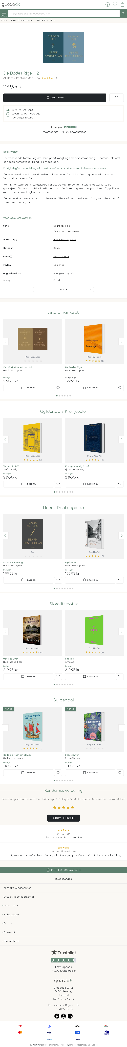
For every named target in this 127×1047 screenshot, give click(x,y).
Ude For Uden (11, 658)
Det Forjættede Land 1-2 (17, 367)
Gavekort (9, 932)
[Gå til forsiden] (63, 980)
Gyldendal (59, 265)
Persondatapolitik (56, 1045)
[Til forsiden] (11, 4)
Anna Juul (70, 662)
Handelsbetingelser (37, 1045)
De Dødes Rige (61, 225)
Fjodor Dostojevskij (74, 469)
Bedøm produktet (63, 818)
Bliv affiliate (11, 941)
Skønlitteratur (61, 256)
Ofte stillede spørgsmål (18, 896)
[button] (5, 341)
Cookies (95, 1045)
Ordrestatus (11, 905)
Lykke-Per (71, 562)
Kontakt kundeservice (17, 888)
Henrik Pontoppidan (20, 78)
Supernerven (72, 755)
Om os (7, 923)
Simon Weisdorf (73, 758)
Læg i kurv (55, 97)
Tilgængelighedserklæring (77, 1045)
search (123, 13)
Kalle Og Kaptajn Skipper (17, 755)
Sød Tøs (69, 658)
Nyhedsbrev (11, 914)
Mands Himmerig (13, 562)
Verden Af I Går (11, 466)
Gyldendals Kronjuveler (66, 231)
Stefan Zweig (10, 469)
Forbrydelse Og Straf (77, 466)
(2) (49, 78)
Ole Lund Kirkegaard (13, 758)
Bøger (56, 248)
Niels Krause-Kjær (12, 662)
